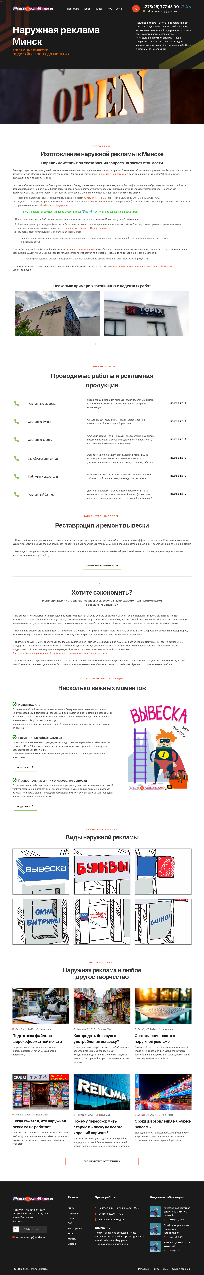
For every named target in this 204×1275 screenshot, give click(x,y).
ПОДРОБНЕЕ (176, 403)
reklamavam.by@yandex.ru (163, 11)
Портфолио (73, 9)
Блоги (119, 8)
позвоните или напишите (80, 249)
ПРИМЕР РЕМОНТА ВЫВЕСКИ (100, 565)
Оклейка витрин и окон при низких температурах (176, 1229)
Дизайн (72, 1243)
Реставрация (75, 1228)
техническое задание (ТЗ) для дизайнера (87, 228)
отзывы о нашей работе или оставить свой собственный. (142, 266)
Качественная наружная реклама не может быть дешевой (177, 1211)
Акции (71, 1207)
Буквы (71, 1233)
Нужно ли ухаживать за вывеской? (177, 1244)
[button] (96, 344)
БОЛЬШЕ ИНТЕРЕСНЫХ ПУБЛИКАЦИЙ (102, 1161)
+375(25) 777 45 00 (161, 6)
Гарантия (73, 1213)
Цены (71, 1218)
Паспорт (87, 9)
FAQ (110, 9)
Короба (72, 1238)
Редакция (143, 1268)
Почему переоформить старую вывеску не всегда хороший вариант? (98, 1127)
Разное (98, 8)
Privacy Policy (160, 1268)
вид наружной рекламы (113, 173)
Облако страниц (181, 1268)
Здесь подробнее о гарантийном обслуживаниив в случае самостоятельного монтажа (59, 653)
